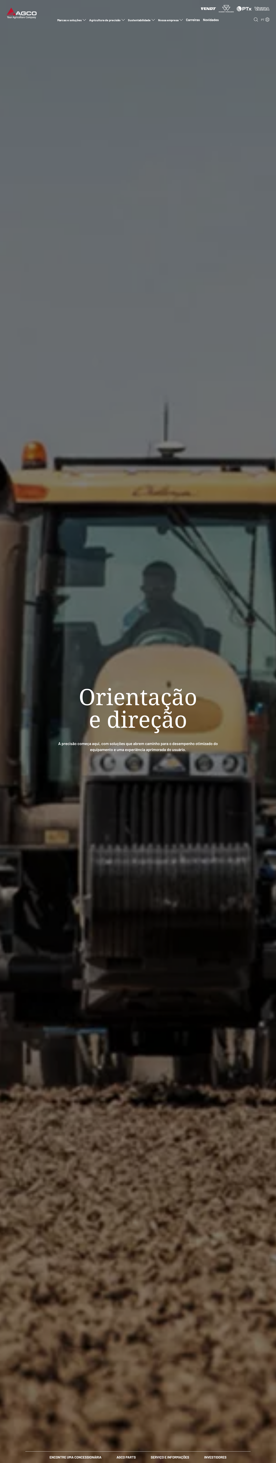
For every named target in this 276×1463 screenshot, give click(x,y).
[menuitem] (71, 20)
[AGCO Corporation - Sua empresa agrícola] (22, 13)
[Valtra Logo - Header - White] (261, 8)
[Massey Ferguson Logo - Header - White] (226, 8)
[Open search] (256, 19)
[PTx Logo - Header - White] (244, 8)
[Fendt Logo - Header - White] (208, 8)
